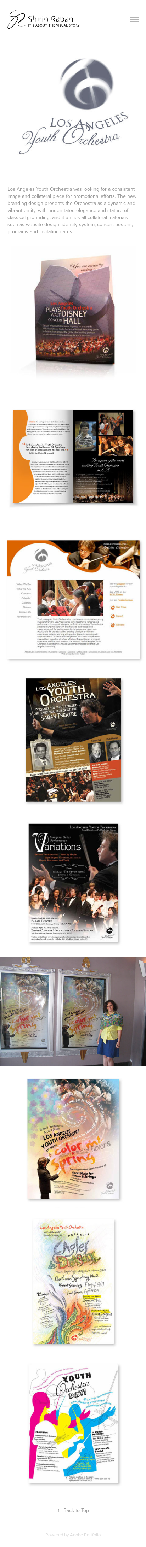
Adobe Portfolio (85, 1534)
